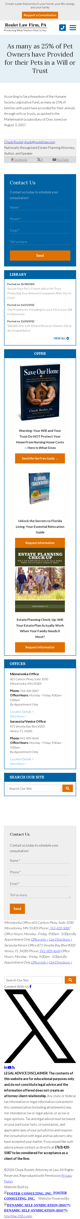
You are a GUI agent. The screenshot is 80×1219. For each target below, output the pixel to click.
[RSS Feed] (13, 1067)
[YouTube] (10, 1067)
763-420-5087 (59, 928)
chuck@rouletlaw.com (39, 142)
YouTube (62, 160)
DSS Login (25, 1216)
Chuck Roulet (13, 142)
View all (60, 338)
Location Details (20, 711)
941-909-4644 (49, 951)
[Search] (67, 788)
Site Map (10, 1216)
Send (40, 255)
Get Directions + (60, 939)
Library (18, 274)
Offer (40, 353)
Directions (17, 716)
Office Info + (39, 939)
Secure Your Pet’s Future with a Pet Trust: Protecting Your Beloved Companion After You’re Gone (39, 293)
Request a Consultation (40, 15)
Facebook (20, 160)
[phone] (62, 27)
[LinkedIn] (6, 1067)
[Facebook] (30, 986)
